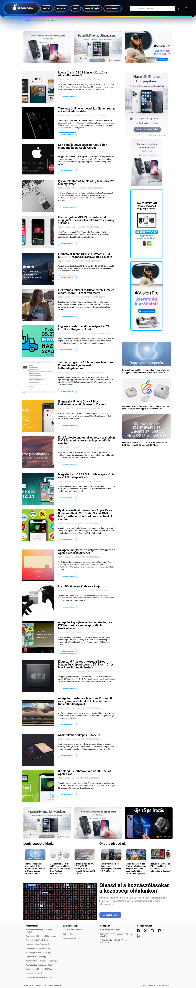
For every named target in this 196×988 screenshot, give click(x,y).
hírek (82, 79)
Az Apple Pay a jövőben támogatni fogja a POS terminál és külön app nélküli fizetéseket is (85, 625)
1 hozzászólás (96, 408)
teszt (80, 297)
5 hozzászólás (97, 152)
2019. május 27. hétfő (68, 333)
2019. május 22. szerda (68, 671)
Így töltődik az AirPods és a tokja (79, 586)
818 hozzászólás (92, 778)
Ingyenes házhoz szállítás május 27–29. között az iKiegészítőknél (84, 328)
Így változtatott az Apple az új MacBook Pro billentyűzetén (86, 182)
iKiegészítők (85, 333)
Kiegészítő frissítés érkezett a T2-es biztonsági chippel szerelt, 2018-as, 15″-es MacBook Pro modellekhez (86, 664)
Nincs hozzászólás (95, 188)
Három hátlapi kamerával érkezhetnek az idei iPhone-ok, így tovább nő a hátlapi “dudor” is (85, 919)
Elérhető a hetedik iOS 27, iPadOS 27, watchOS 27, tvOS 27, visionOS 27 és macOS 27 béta (144, 443)
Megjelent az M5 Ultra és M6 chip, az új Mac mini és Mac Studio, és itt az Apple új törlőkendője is (145, 407)
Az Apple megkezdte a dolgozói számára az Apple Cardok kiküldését (86, 551)
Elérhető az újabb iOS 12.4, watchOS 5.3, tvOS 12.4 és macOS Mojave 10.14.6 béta (85, 255)
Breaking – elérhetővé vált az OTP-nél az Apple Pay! (84, 772)
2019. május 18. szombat (69, 926)
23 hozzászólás (96, 447)
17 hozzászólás (98, 115)
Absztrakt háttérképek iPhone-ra (79, 735)
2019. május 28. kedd (67, 261)
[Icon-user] (186, 8)
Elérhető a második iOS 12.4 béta (79, 807)
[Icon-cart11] (179, 8)
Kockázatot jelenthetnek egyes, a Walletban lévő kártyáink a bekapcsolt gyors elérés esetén (86, 440)
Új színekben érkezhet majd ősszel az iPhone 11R (82, 845)
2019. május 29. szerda (68, 188)
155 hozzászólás (93, 523)
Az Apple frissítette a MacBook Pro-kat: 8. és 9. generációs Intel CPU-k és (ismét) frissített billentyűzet (85, 701)
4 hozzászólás (92, 850)
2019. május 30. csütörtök (70, 115)
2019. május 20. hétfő (68, 811)
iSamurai (83, 408)
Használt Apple (92, 8)
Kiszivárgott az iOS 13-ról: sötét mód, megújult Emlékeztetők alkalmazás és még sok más (86, 220)
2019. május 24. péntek (68, 481)
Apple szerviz (112, 8)
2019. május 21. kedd (67, 778)
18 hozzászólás (94, 79)
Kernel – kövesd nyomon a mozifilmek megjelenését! (83, 954)
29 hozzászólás (94, 227)
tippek (87, 297)
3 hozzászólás (97, 632)
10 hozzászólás (96, 926)
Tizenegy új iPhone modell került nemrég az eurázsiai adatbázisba (86, 110)
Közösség (61, 8)
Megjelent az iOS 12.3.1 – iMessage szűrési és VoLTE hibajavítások (86, 476)
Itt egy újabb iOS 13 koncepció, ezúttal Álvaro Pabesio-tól (83, 74)
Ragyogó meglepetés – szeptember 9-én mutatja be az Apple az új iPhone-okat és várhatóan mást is (145, 371)
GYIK (75, 8)
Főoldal (46, 8)
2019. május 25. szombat (69, 447)
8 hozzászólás (93, 557)
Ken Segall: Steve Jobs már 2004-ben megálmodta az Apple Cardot (82, 146)
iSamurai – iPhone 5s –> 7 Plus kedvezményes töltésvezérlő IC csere (82, 403)
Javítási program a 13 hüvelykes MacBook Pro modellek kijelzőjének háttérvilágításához (85, 365)
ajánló (85, 960)
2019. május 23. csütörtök (70, 590)
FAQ (82, 523)
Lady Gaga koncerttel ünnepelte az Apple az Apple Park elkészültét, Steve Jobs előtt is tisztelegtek (86, 882)
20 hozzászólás (94, 481)
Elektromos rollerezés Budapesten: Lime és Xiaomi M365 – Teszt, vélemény (86, 291)
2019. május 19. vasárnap (69, 889)
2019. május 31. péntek (68, 79)
